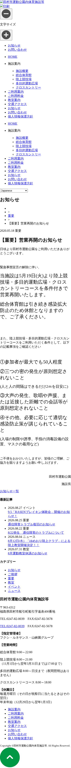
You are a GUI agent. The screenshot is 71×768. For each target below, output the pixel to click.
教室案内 (14, 100)
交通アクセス (17, 104)
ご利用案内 (16, 91)
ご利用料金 (16, 95)
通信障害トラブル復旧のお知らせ (31, 524)
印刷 (6, 6)
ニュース (14, 590)
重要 (11, 215)
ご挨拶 (12, 574)
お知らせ (14, 45)
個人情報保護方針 (20, 116)
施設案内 (14, 709)
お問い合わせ (17, 49)
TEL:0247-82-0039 (12, 626)
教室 (11, 582)
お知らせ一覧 (9, 491)
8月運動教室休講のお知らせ (27, 553)
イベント (14, 586)
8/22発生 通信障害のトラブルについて (36, 532)
